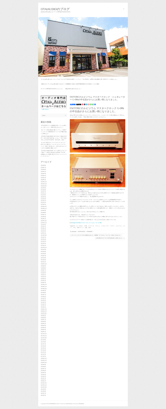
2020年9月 (43, 266)
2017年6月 (43, 346)
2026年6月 (43, 169)
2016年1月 (43, 381)
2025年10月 (44, 186)
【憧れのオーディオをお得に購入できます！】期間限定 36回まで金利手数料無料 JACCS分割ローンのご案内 (70, 84)
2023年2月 (43, 233)
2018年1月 (43, 331)
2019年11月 (44, 286)
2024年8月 (43, 212)
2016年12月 (44, 358)
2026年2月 (43, 177)
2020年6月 (43, 272)
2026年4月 (43, 173)
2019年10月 (44, 288)
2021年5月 (43, 255)
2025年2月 (43, 202)
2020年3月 (43, 278)
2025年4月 (43, 198)
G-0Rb (85, 226)
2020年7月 (43, 270)
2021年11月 (44, 247)
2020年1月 (43, 282)
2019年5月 (43, 299)
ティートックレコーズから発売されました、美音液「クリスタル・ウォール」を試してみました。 (96, 235)
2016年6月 (43, 370)
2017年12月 (44, 333)
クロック (97, 226)
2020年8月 (43, 268)
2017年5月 (43, 348)
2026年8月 (43, 165)
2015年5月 (43, 395)
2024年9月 (43, 210)
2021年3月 (43, 260)
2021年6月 (43, 253)
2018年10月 (44, 313)
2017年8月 (43, 342)
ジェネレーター (105, 226)
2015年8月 (43, 391)
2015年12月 (44, 383)
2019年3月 (43, 303)
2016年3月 (43, 377)
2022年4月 (43, 239)
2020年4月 (43, 276)
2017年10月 (44, 338)
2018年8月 (43, 317)
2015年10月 (44, 387)
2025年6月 (43, 194)
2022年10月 (44, 235)
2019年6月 (43, 297)
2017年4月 (43, 350)
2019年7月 (43, 294)
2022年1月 (43, 245)
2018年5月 (43, 323)
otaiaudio (74, 231)
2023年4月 (43, 229)
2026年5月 (43, 171)
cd (76, 226)
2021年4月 (43, 258)
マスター (112, 226)
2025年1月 (43, 204)
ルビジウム (119, 226)
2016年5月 (43, 372)
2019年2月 (43, 305)
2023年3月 (43, 231)
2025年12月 (44, 181)
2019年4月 (43, 301)
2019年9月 (43, 290)
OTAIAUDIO (89, 231)
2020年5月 (43, 274)
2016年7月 (43, 368)
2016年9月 (43, 364)
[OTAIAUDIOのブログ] (83, 18)
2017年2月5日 (81, 231)
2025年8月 (43, 190)
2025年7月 (43, 192)
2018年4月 (43, 325)
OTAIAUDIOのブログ (55, 9)
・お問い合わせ (45, 109)
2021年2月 (43, 262)
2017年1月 (43, 356)
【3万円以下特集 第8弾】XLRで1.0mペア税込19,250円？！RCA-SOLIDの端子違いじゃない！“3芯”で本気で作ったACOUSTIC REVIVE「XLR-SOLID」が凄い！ (54, 138)
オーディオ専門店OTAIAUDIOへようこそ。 (52, 88)
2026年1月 (43, 179)
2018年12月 (44, 309)
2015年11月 (44, 385)
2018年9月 (43, 315)
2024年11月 (44, 208)
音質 (89, 227)
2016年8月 (43, 366)
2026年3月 (43, 175)
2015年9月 (43, 389)
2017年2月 (43, 354)
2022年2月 (43, 243)
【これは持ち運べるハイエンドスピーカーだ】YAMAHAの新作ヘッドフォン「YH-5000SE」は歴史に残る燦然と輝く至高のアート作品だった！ (79, 79)
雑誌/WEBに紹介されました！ (73, 88)
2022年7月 (43, 237)
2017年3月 (43, 352)
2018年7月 (43, 319)
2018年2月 (43, 329)
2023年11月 (44, 223)
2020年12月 (44, 264)
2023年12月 (44, 220)
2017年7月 (43, 344)
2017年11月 (44, 336)
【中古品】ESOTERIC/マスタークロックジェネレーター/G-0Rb (86, 222)
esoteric (81, 226)
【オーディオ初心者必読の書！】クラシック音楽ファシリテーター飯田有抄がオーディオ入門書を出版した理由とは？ (54, 131)
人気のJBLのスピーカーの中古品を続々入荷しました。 (110, 238)
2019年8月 (43, 292)
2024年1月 (43, 218)
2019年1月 (43, 307)
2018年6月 (43, 321)
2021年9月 (43, 249)
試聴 (86, 227)
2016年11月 (44, 360)
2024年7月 (43, 214)
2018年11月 (44, 311)
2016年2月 (43, 379)
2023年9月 (43, 225)
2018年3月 (43, 327)
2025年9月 (43, 188)
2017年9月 (43, 340)
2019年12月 (44, 284)
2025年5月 (43, 196)
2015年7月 (43, 393)
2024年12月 (44, 206)
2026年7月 (43, 167)
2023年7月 (43, 227)
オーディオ (91, 226)
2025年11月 (44, 184)
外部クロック (80, 227)
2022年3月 (43, 241)
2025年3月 (43, 200)
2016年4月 (43, 375)
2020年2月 (43, 280)
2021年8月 (43, 251)
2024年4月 (43, 216)
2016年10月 (44, 362)
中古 (74, 227)
